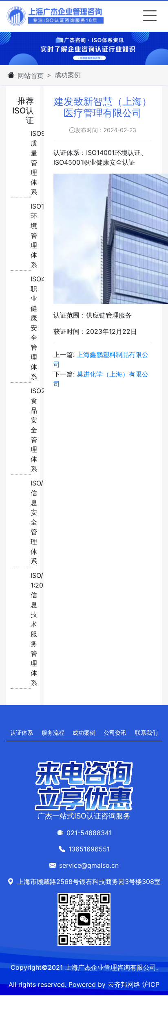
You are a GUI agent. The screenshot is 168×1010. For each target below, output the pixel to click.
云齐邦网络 (124, 984)
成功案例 (84, 732)
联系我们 (146, 732)
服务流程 (53, 732)
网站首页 (31, 76)
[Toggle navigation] (148, 16)
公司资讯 (115, 732)
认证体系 (21, 732)
